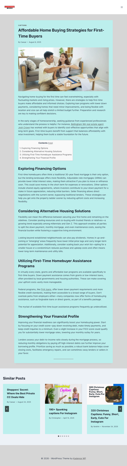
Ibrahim (96, 426)
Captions (22, 25)
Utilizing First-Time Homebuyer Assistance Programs (46, 154)
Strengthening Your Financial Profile (38, 158)
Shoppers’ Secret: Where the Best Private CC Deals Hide (21, 393)
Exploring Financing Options (34, 148)
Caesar (23, 42)
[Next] (120, 409)
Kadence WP (79, 458)
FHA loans (46, 289)
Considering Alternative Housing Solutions (41, 151)
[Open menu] (121, 7)
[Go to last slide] (7, 409)
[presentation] (63, 394)
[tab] (58, 436)
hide (50, 143)
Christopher (56, 418)
